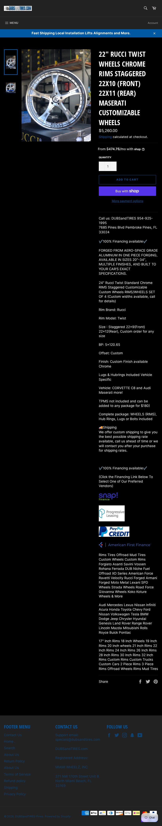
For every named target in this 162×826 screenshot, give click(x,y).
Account (153, 22)
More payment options (127, 201)
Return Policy (14, 761)
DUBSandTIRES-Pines (29, 816)
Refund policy (14, 781)
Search (9, 748)
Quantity (105, 157)
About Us (11, 755)
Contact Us (13, 735)
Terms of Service (17, 774)
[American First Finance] (125, 546)
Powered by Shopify (58, 816)
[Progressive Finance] (112, 520)
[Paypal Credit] (114, 536)
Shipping (105, 137)
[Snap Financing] (108, 499)
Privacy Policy (15, 794)
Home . (9, 741)
